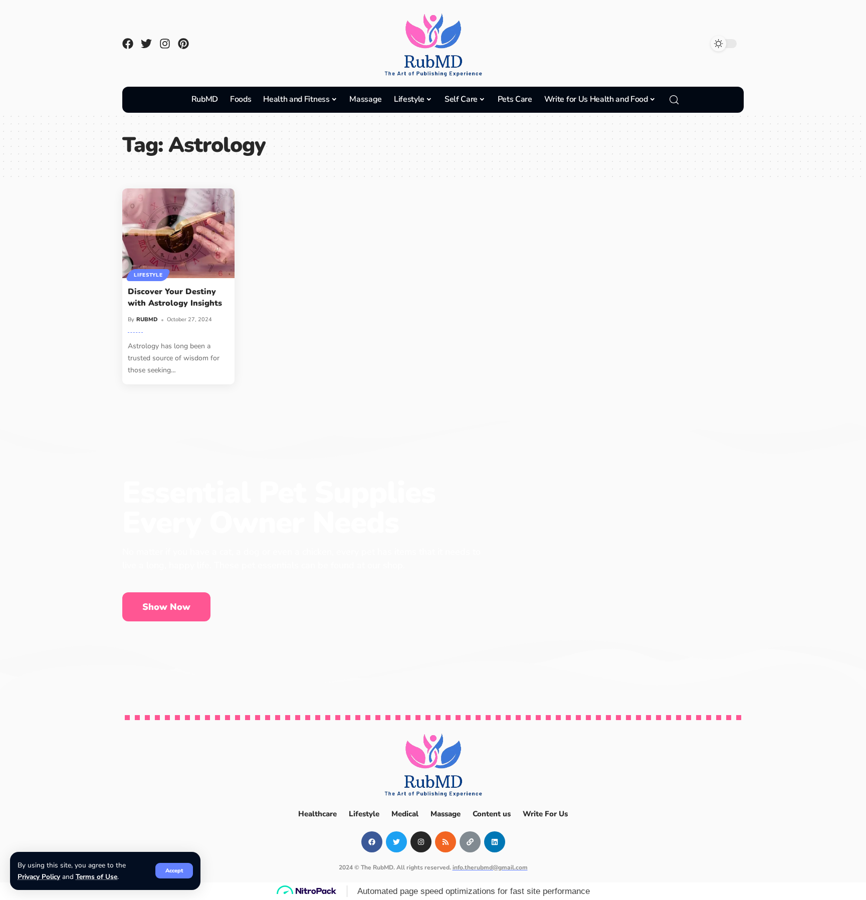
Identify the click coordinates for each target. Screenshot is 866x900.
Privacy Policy (39, 876)
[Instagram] (164, 43)
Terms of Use (96, 876)
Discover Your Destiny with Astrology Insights (175, 297)
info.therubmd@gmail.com (490, 867)
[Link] (470, 841)
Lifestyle (148, 275)
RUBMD (147, 319)
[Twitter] (146, 43)
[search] (674, 100)
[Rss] (445, 841)
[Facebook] (127, 43)
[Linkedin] (494, 841)
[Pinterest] (183, 43)
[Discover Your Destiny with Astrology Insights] (178, 233)
